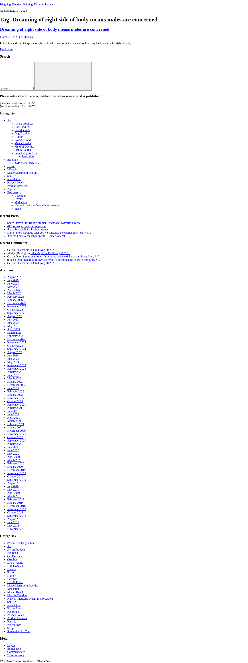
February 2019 (15, 499)
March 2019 (14, 496)
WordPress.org (15, 655)
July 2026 (13, 280)
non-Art (11, 176)
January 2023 (15, 381)
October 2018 (15, 512)
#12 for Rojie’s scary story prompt (26, 226)
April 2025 (13, 329)
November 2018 (16, 509)
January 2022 (15, 394)
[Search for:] (17, 88)
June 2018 (13, 522)
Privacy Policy (15, 182)
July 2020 (13, 447)
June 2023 (13, 375)
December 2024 (16, 339)
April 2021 (13, 417)
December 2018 (16, 505)
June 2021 (13, 414)
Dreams (28, 37)
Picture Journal (23, 149)
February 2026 (15, 296)
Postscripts (28, 156)
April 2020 (13, 456)
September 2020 (16, 440)
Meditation (21, 202)
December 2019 (16, 469)
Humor (19, 136)
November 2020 (16, 434)
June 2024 (13, 358)
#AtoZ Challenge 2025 (28, 162)
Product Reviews (17, 185)
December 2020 (16, 430)
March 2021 (14, 420)
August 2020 (14, 443)
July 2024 (13, 355)
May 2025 (13, 326)
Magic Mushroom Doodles (22, 172)
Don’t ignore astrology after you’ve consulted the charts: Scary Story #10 (49, 232)
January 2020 (15, 466)
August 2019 (14, 483)
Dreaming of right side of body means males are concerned (54, 29)
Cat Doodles (22, 126)
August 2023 (14, 371)
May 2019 (13, 489)
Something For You (26, 153)
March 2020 (14, 460)
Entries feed (14, 648)
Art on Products (24, 123)
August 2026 (14, 277)
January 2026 (15, 299)
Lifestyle (12, 169)
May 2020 (13, 453)
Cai (21, 37)
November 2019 (16, 473)
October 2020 (15, 437)
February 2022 (15, 391)
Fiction (11, 166)
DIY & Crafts (22, 130)
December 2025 (16, 303)
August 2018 (14, 519)
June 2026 (13, 283)
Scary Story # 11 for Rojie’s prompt (27, 229)
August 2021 (14, 407)
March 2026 (14, 293)
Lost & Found (23, 140)
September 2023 (16, 368)
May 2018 (13, 525)
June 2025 (13, 322)
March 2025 (14, 332)
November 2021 (16, 398)
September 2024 (16, 348)
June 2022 (13, 388)
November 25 (15, 528)
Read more (6, 49)
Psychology (14, 192)
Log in (11, 645)
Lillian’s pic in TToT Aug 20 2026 (35, 249)
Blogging (12, 159)
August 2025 (14, 316)
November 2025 (16, 306)
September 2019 (16, 479)
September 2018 (16, 515)
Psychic (11, 189)
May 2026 (13, 286)
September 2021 (16, 404)
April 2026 (13, 290)
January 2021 (15, 427)
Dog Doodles (22, 133)
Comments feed (16, 651)
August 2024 (14, 352)
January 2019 (15, 502)
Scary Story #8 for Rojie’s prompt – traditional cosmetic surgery (43, 222)
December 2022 (16, 384)
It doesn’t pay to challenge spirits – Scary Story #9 (36, 235)
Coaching (20, 195)
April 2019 (13, 492)
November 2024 (16, 342)
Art (9, 120)
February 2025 (15, 335)
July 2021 (13, 411)
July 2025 (13, 319)
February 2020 (15, 463)
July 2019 (13, 486)
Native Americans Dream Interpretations (38, 205)
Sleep (18, 208)
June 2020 (13, 450)
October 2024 (15, 345)
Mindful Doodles (24, 146)
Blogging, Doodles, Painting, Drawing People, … (28, 4)
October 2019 (15, 476)
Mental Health (23, 143)
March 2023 (14, 378)
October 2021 (15, 401)
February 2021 (15, 424)
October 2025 (15, 309)
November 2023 (16, 365)
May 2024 (13, 362)
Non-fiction (14, 179)
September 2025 (16, 313)
